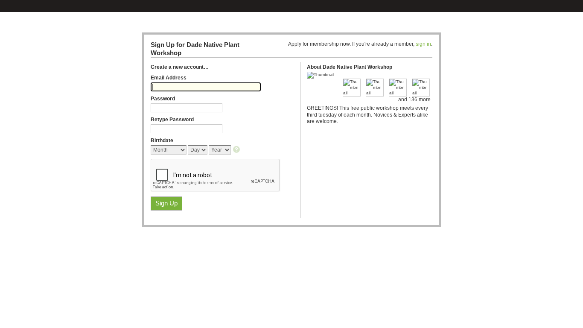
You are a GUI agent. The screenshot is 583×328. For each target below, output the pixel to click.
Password (163, 99)
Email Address (169, 78)
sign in (423, 44)
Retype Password (172, 120)
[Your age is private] (237, 150)
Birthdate (162, 141)
